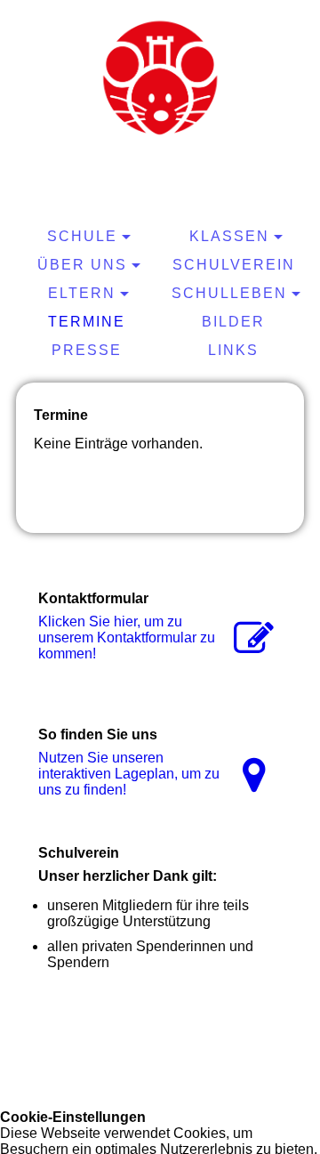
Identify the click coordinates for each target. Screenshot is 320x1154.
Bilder (233, 321)
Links (233, 350)
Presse (87, 350)
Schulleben (229, 293)
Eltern (82, 293)
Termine (86, 321)
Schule (82, 236)
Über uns (82, 264)
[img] (160, 75)
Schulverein (233, 264)
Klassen (229, 236)
